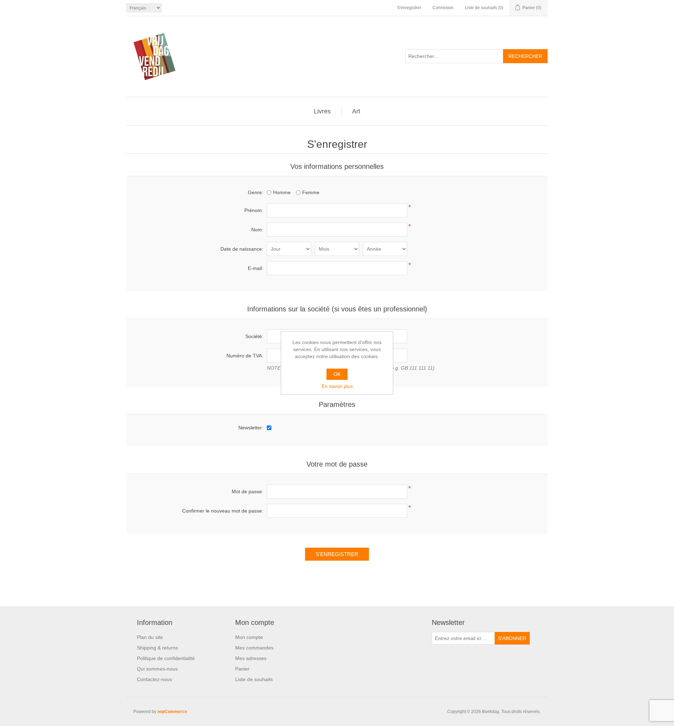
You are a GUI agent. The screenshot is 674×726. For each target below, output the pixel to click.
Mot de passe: (247, 491)
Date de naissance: (241, 249)
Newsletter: (250, 427)
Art (356, 111)
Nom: (257, 229)
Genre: (255, 192)
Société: (254, 336)
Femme (310, 192)
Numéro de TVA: (244, 355)
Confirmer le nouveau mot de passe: (222, 511)
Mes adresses (250, 658)
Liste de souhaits (254, 679)
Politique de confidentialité (166, 658)
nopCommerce (172, 711)
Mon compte (249, 637)
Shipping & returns (157, 648)
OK (337, 374)
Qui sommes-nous (157, 669)
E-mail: (255, 268)
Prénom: (253, 210)
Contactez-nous (154, 679)
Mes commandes (254, 648)
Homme (282, 192)
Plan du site (150, 637)
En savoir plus (337, 386)
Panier (242, 669)
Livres (322, 111)
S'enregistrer (409, 7)
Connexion (443, 7)
